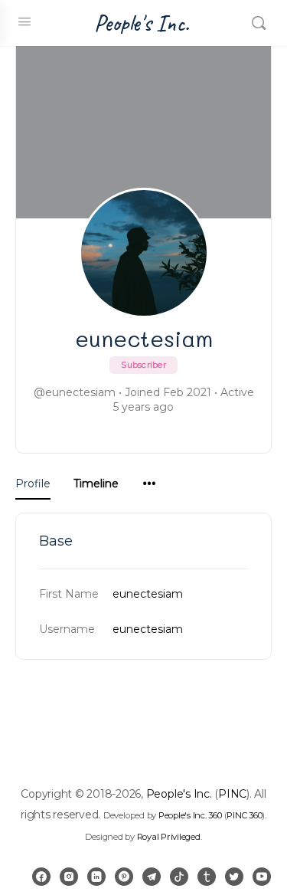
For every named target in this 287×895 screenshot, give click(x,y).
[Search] (258, 23)
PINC (232, 794)
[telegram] (151, 876)
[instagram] (69, 876)
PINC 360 (244, 815)
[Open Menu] (24, 21)
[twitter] (234, 876)
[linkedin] (96, 876)
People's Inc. (141, 23)
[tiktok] (179, 876)
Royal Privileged (169, 836)
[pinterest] (124, 876)
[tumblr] (206, 876)
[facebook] (41, 876)
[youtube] (262, 876)
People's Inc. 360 (190, 815)
